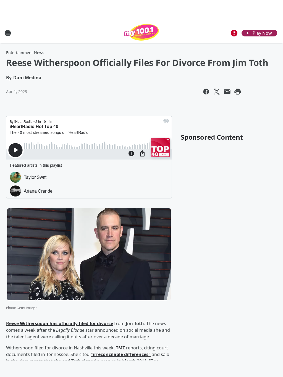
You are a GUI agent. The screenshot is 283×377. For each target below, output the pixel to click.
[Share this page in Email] (227, 91)
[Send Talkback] (234, 33)
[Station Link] (141, 33)
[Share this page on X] (217, 91)
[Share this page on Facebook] (206, 91)
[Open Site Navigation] (7, 33)
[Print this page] (238, 91)
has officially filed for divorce (80, 323)
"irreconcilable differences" (121, 354)
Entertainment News (25, 52)
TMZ (120, 348)
